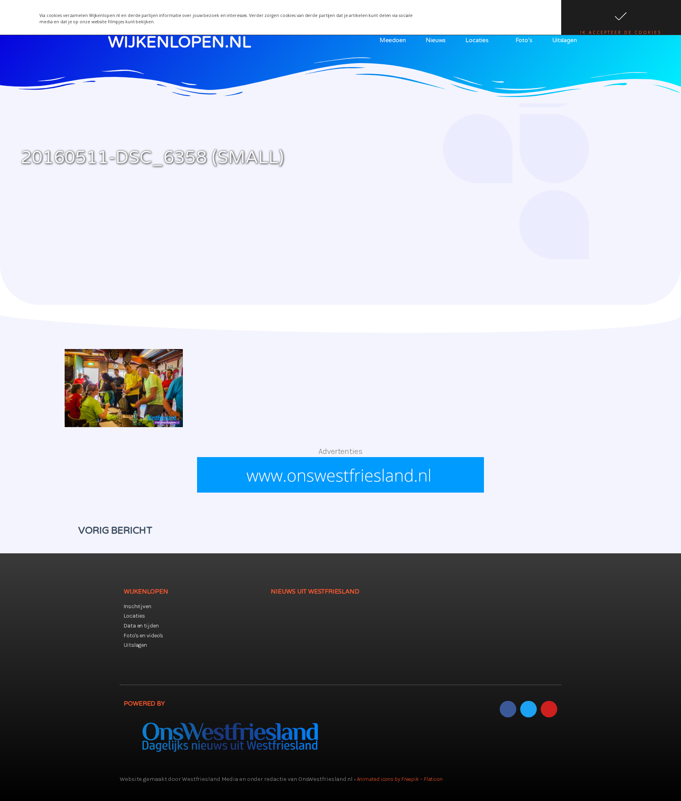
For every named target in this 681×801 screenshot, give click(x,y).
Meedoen (393, 40)
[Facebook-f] (508, 709)
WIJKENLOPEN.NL (179, 42)
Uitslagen (564, 40)
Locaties (476, 40)
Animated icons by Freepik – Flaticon (400, 778)
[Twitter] (528, 709)
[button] (621, 17)
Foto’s (523, 40)
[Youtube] (549, 709)
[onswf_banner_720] (340, 490)
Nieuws (436, 40)
